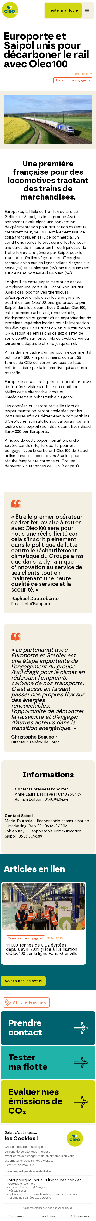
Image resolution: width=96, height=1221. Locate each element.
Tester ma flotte (63, 10)
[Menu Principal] (87, 10)
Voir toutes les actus (23, 981)
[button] (26, 1002)
